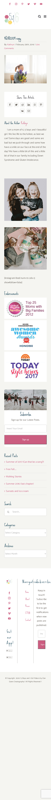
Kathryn (10, 44)
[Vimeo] (9, 613)
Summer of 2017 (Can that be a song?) (25, 462)
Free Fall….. (11, 469)
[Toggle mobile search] (39, 16)
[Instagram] (9, 598)
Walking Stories (14, 477)
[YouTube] (9, 618)
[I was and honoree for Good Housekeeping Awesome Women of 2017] (25, 322)
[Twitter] (9, 608)
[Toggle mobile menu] (45, 16)
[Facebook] (9, 593)
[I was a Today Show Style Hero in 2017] (25, 354)
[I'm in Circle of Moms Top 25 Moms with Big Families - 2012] (25, 300)
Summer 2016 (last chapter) (20, 484)
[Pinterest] (9, 603)
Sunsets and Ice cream (17, 491)
